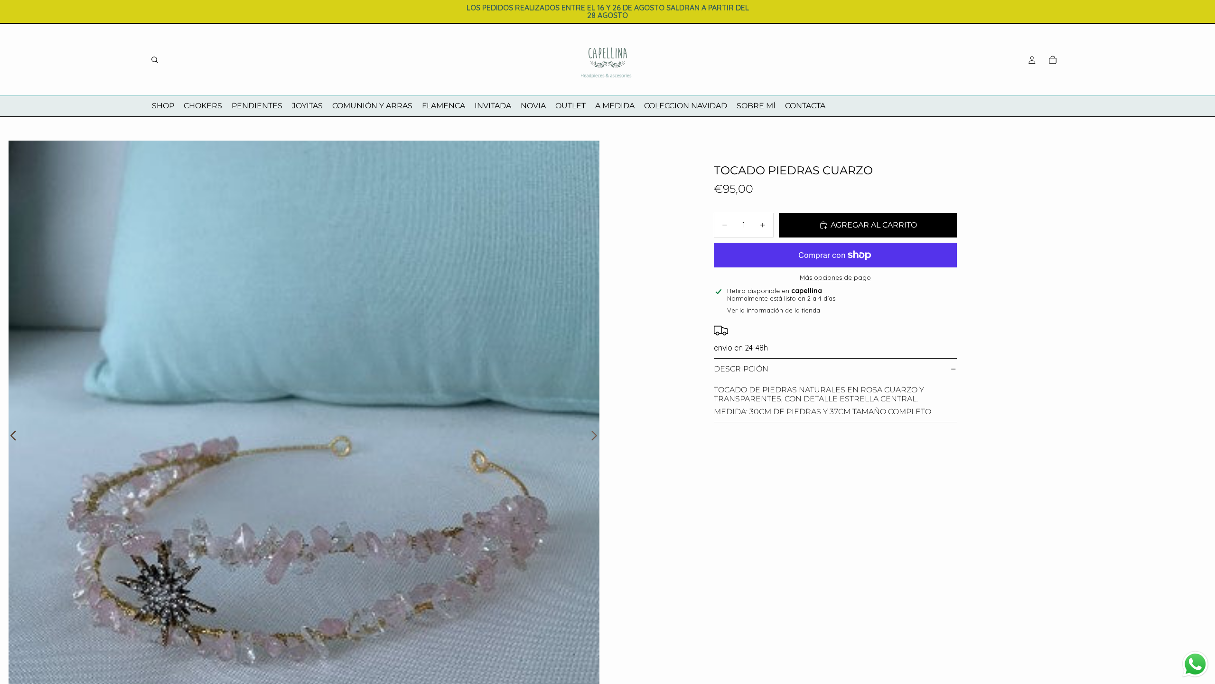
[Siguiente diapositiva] (597, 436)
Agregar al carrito (874, 224)
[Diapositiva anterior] (10, 436)
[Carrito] (1052, 59)
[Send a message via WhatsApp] (1195, 664)
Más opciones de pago (835, 277)
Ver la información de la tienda (773, 310)
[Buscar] (154, 59)
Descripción (741, 368)
